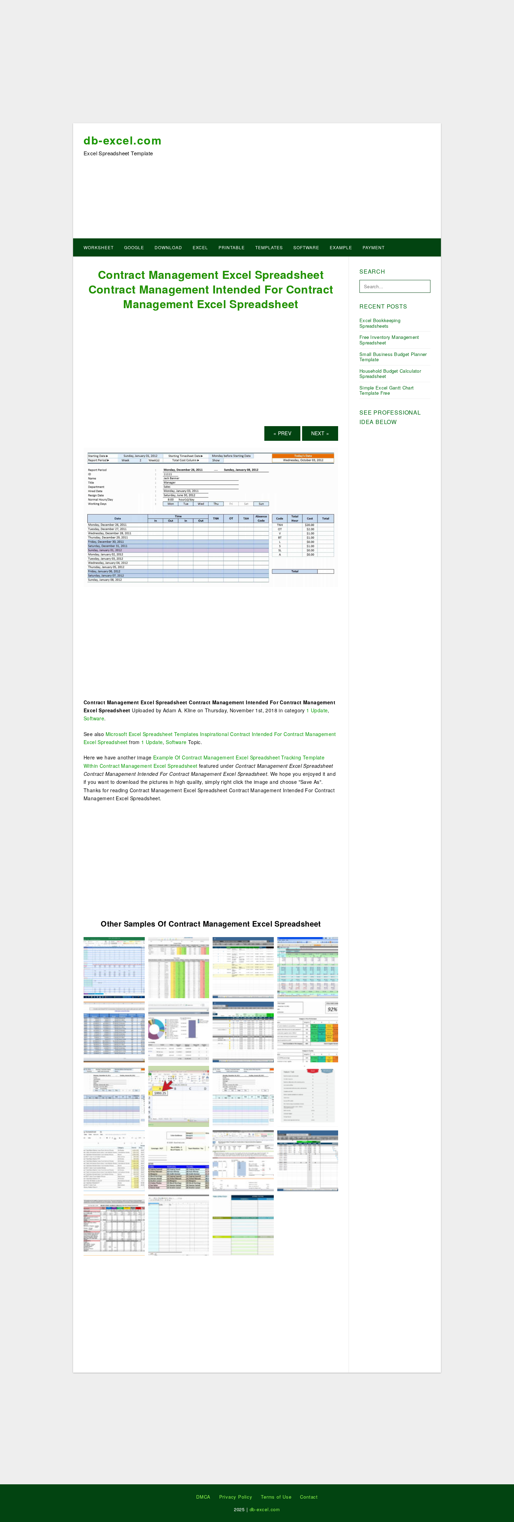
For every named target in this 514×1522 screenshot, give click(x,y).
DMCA (203, 1496)
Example (341, 247)
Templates (269, 247)
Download (168, 247)
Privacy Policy (235, 1496)
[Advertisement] (257, 64)
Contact (309, 1496)
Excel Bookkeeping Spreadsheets (379, 323)
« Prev (282, 433)
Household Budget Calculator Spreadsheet (390, 373)
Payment (374, 247)
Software (306, 247)
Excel (200, 247)
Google (134, 247)
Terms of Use (276, 1496)
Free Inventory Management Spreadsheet (389, 340)
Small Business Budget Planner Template (393, 357)
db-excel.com (123, 140)
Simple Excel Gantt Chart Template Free (386, 390)
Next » (320, 433)
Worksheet (99, 247)
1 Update (317, 710)
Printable (232, 247)
